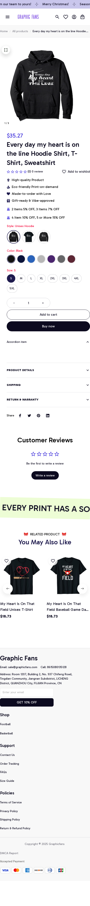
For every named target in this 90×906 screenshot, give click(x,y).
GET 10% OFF (27, 702)
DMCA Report (9, 853)
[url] (24, 667)
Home (4, 31)
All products (20, 31)
